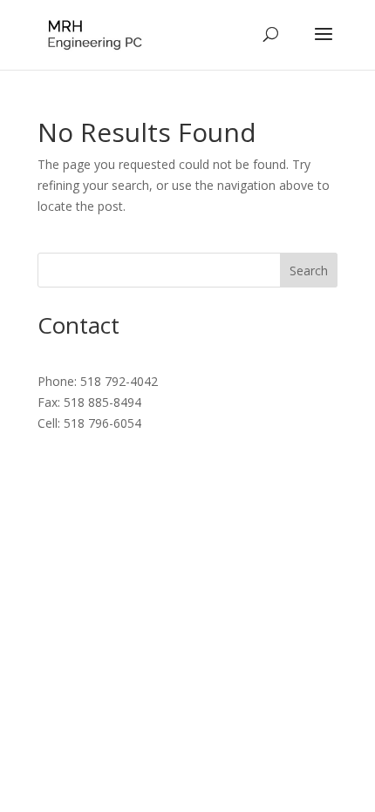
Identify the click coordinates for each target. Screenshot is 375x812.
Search (309, 270)
